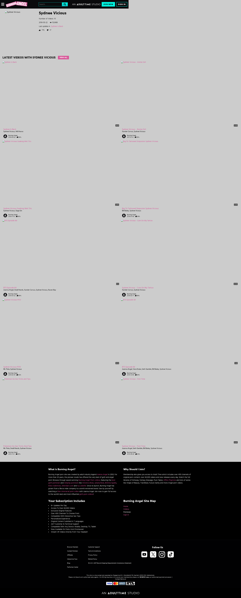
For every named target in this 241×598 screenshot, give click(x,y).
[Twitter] (153, 554)
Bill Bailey (125, 211)
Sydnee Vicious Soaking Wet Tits (17, 208)
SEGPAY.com (144, 577)
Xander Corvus (127, 131)
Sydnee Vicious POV (12, 367)
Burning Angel (12, 135)
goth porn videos (86, 494)
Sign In (122, 4)
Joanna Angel (8, 290)
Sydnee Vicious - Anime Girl (134, 129)
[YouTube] (144, 554)
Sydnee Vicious (9, 131)
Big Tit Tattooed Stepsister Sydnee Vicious (140, 208)
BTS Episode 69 (128, 367)
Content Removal (120, 579)
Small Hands (18, 290)
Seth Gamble (146, 369)
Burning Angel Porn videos (89, 480)
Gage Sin (19, 211)
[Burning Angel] (16, 4)
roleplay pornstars (71, 483)
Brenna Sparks (110, 483)
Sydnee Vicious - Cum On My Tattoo (138, 288)
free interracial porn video (68, 491)
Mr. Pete (6, 369)
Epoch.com (79, 577)
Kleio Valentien (54, 486)
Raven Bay (52, 290)
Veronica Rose (88, 483)
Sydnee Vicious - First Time (133, 446)
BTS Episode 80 (10, 288)
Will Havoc (19, 131)
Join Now (108, 4)
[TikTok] (171, 554)
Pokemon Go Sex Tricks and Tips (17, 446)
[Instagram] (162, 554)
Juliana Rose (99, 483)
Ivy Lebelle (81, 486)
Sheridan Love (67, 486)
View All (63, 57)
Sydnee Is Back (57, 26)
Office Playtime (170, 480)
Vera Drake (137, 369)
